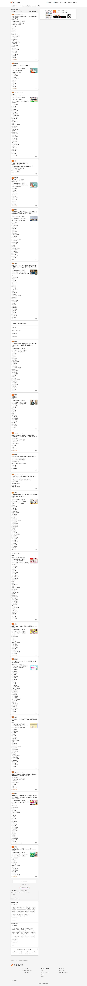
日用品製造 (14, 397)
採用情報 (42, 976)
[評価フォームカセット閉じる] (37, 949)
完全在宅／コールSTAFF (18, 180)
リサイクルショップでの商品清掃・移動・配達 (24, 476)
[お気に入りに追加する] (36, 59)
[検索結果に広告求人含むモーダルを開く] (14, 11)
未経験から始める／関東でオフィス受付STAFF (24, 849)
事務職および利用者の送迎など (20, 163)
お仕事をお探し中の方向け (27, 970)
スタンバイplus (61, 970)
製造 (13, 555)
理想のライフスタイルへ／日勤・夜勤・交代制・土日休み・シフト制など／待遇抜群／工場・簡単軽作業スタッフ (24, 267)
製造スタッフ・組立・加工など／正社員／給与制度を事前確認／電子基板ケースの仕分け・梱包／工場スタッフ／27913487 (24, 797)
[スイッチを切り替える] (21, 11)
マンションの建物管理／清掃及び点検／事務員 (24, 456)
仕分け (13, 94)
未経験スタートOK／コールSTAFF (20, 65)
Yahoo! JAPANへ (14, 980)
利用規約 (42, 970)
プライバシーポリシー (45, 972)
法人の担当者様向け (26, 972)
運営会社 (42, 974)
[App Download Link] (56, 17)
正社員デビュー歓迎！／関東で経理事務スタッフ (24, 626)
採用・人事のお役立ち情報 (63, 972)
